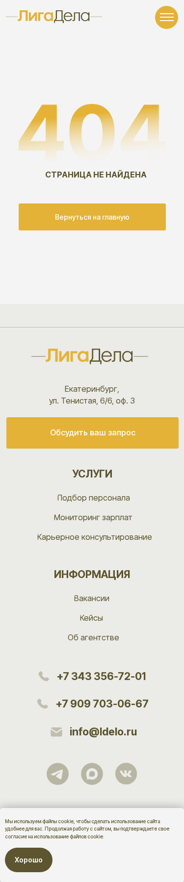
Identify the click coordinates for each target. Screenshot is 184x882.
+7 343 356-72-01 (101, 676)
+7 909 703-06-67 (102, 704)
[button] (92, 433)
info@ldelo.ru (103, 732)
